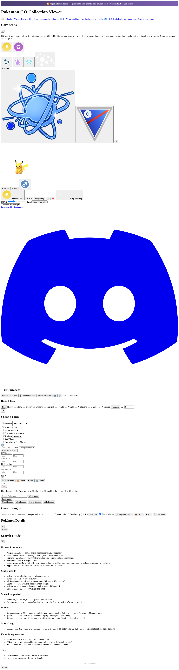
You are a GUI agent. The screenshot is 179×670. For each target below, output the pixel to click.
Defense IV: (6, 464)
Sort (4, 486)
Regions (8, 436)
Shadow (39, 407)
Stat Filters (9, 439)
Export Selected (44, 396)
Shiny (19, 407)
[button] (89, 475)
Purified (50, 407)
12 (116, 141)
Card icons (8, 481)
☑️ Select (40, 481)
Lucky (29, 407)
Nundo (71, 407)
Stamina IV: (6, 469)
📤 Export (21, 481)
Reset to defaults (39, 202)
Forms (7, 430)
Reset (10, 407)
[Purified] (29, 62)
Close (4, 530)
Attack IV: (5, 458)
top (122, 407)
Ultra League (21, 502)
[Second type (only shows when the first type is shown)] (18, 47)
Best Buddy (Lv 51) (78, 514)
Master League (35, 502)
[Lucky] (45, 59)
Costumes (8, 433)
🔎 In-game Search (124, 514)
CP (5, 68)
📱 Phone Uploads (27, 396)
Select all (93, 514)
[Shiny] (6, 62)
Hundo (61, 407)
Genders (8, 423)
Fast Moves (9, 442)
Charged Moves (11, 447)
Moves (16, 202)
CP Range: (6, 453)
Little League (49, 502)
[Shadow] (18, 62)
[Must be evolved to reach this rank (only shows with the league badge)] (38, 106)
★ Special (105, 407)
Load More (6, 499)
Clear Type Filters (9, 450)
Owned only (60, 514)
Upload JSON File (9, 396)
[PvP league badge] (95, 124)
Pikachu (5, 188)
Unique (94, 407)
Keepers (115, 407)
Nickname (82, 407)
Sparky (14, 188)
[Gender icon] (25, 184)
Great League (7, 502)
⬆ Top (30, 481)
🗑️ (60, 396)
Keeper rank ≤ (34, 514)
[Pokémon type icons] (6, 47)
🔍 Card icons (159, 514)
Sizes (6, 427)
